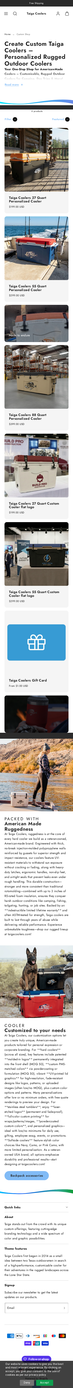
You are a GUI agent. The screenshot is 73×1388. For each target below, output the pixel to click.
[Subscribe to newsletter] (64, 1308)
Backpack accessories (26, 1175)
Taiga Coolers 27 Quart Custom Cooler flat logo (34, 505)
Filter (8, 119)
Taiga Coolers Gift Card (28, 680)
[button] (5, 13)
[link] (58, 13)
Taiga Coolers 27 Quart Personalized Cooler (27, 199)
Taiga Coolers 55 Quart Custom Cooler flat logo (34, 594)
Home (7, 34)
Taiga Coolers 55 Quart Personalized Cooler (27, 288)
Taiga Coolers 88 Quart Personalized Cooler (27, 416)
